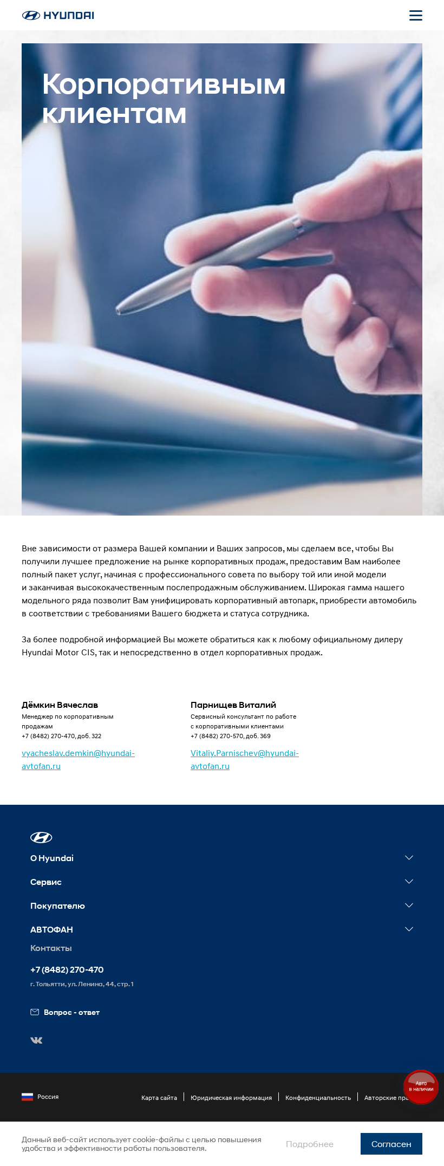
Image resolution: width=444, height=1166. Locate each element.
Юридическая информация (231, 1097)
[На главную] (58, 15)
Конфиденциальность (318, 1097)
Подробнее (310, 1143)
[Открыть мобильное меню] (415, 15)
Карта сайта (159, 1097)
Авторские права (390, 1097)
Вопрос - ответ (72, 1012)
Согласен (391, 1143)
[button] (41, 837)
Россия (47, 1096)
